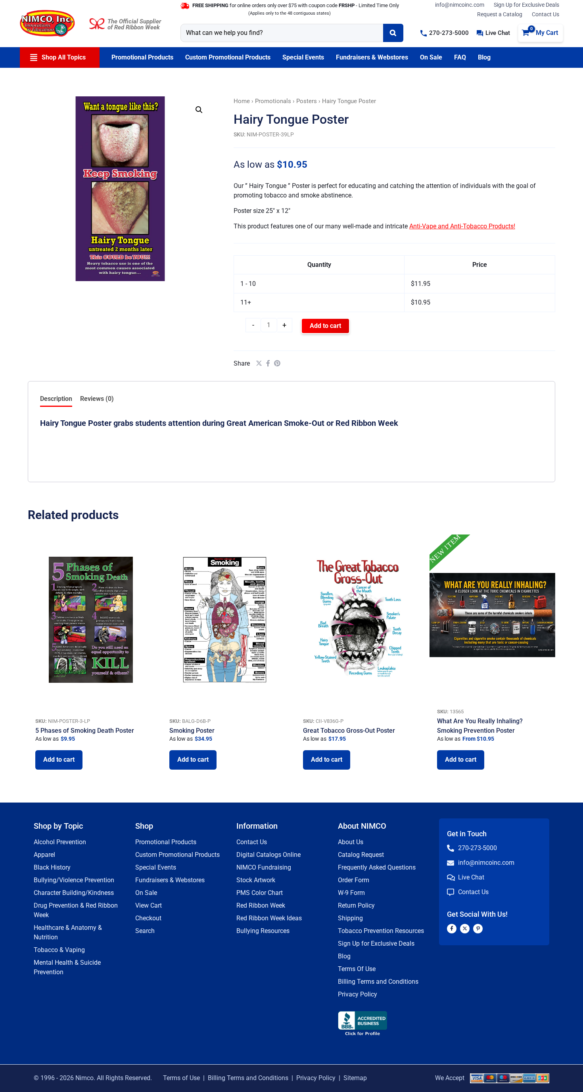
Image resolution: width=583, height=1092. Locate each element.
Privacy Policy (357, 994)
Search (145, 931)
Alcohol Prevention (60, 842)
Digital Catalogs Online (268, 854)
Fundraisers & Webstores (170, 880)
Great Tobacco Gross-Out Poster (349, 730)
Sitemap (355, 1078)
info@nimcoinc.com (459, 5)
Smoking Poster (192, 730)
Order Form (353, 880)
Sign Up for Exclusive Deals (526, 5)
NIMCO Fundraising (263, 867)
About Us (350, 842)
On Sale (146, 893)
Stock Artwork (255, 880)
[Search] (393, 33)
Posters (306, 101)
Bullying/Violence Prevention (74, 880)
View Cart (148, 905)
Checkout (148, 918)
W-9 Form (351, 893)
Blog (344, 956)
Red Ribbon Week (260, 905)
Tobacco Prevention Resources (381, 931)
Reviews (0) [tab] (97, 398)
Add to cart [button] (59, 759)
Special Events (155, 867)
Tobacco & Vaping (59, 950)
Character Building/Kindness (74, 893)
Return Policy (356, 905)
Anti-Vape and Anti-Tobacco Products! (462, 226)
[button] (444, 33)
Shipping (350, 918)
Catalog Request (361, 854)
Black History (52, 867)
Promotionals (273, 101)
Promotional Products (165, 842)
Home (242, 101)
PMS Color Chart (259, 893)
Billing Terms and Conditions (378, 981)
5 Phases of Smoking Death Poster (84, 730)
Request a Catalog (499, 14)
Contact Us (545, 14)
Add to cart (325, 326)
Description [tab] (56, 398)
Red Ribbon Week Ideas (269, 918)
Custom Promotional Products (177, 854)
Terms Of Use (357, 969)
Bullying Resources (263, 931)
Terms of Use (181, 1078)
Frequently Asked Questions (377, 867)
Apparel (44, 854)
